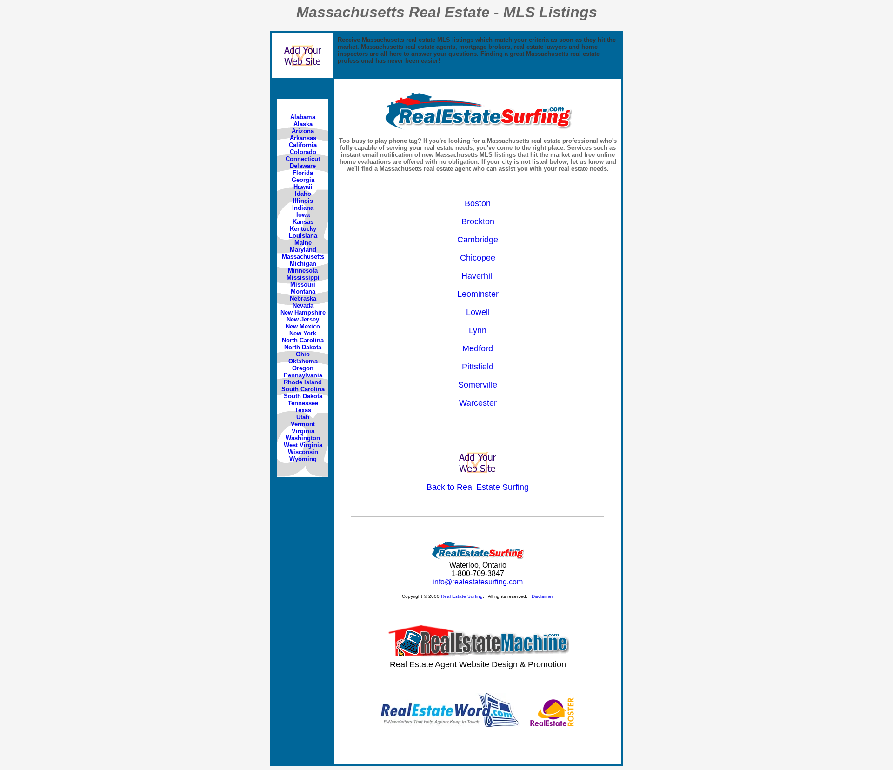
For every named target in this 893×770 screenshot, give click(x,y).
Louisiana (303, 235)
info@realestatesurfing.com (478, 582)
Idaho (303, 193)
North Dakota (302, 347)
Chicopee (477, 257)
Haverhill (477, 276)
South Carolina (303, 389)
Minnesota (303, 270)
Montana (303, 291)
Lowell (478, 312)
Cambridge (477, 239)
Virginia (303, 431)
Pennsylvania (303, 375)
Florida (303, 172)
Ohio (303, 354)
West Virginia (303, 445)
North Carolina (303, 340)
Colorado (303, 151)
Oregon (302, 368)
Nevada (303, 305)
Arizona (303, 130)
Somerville (477, 384)
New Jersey (303, 319)
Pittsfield (477, 366)
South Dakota (303, 396)
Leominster (478, 294)
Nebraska (303, 298)
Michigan (303, 263)
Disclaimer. (543, 596)
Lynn (477, 330)
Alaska (303, 124)
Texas (303, 410)
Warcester (478, 403)
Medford (477, 348)
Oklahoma (303, 361)
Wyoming (303, 458)
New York (302, 333)
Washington (303, 438)
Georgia (303, 179)
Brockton (477, 221)
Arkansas (303, 137)
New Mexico (303, 326)
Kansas (303, 221)
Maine (303, 242)
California (303, 144)
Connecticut (303, 158)
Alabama (302, 117)
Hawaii (303, 186)
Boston (478, 203)
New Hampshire (303, 312)
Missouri (302, 284)
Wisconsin (303, 452)
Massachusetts (303, 256)
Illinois (303, 200)
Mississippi (303, 277)
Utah (302, 417)
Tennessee (303, 403)
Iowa (303, 214)
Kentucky (303, 228)
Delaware (303, 165)
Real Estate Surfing (462, 596)
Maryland (303, 249)
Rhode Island (303, 382)
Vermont (303, 424)
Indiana (302, 207)
